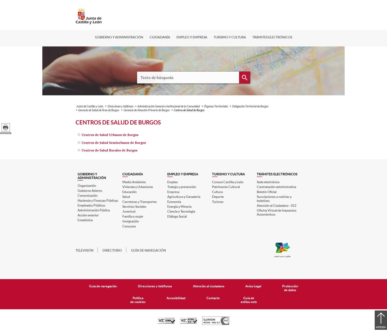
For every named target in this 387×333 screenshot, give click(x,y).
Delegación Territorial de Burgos (250, 106)
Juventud (128, 211)
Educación (129, 192)
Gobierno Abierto (90, 190)
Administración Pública (94, 210)
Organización (87, 185)
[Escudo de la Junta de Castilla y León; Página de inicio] (89, 22)
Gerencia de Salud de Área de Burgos (98, 110)
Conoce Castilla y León (227, 182)
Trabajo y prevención (181, 187)
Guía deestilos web (249, 300)
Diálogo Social (177, 216)
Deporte (218, 196)
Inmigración (130, 221)
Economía (174, 202)
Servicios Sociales (134, 206)
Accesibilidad (175, 298)
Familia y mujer (132, 216)
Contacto (213, 298)
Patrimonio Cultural (226, 187)
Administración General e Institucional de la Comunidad (168, 106)
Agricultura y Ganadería (183, 196)
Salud (126, 196)
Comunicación (88, 195)
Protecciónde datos (290, 288)
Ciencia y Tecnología (181, 211)
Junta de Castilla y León (89, 106)
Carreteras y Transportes (139, 202)
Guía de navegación (148, 250)
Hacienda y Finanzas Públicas (98, 200)
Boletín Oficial (267, 192)
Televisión (85, 250)
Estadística (85, 220)
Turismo (217, 202)
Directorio (112, 250)
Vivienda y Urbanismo (137, 187)
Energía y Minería (179, 206)
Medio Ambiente (134, 182)
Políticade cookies (138, 300)
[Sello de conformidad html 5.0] (188, 323)
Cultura (217, 192)
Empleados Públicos (91, 205)
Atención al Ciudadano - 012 (276, 205)
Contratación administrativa (276, 187)
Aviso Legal (253, 286)
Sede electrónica (268, 182)
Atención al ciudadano (208, 286)
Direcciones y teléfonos (120, 106)
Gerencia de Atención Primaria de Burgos (147, 110)
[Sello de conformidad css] (166, 323)
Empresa (173, 192)
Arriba (381, 327)
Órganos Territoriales (216, 106)
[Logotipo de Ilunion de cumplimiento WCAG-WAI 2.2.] (215, 324)
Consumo (129, 226)
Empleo (172, 182)
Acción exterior (88, 215)
